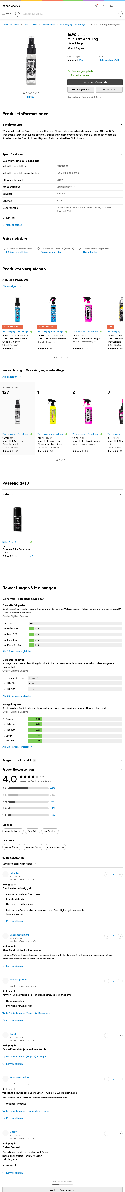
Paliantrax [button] (15, 873)
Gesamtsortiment (10, 24)
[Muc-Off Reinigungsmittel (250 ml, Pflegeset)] (52, 322)
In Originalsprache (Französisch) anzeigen (28, 1013)
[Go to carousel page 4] (62, 357)
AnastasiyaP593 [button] (18, 979)
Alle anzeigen (9, 286)
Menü (9, 13)
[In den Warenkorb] (31, 555)
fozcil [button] (13, 1033)
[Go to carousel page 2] (57, 357)
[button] (95, 73)
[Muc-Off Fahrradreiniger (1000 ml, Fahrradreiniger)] (87, 322)
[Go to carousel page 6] (67, 357)
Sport (26, 24)
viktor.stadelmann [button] (19, 934)
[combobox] (27, 864)
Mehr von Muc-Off (109, 58)
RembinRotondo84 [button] (20, 1077)
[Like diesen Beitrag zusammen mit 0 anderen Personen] (106, 936)
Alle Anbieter (90, 252)
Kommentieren (14, 921)
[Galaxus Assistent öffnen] (111, 5)
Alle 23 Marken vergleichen (17, 651)
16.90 (71, 35)
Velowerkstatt (48, 24)
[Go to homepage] (11, 5)
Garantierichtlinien (51, 252)
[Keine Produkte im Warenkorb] (119, 5)
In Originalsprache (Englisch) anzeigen (26, 1056)
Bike (35, 24)
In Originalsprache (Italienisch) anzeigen (27, 1111)
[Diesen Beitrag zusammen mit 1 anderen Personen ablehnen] (120, 874)
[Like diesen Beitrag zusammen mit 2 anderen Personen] (106, 874)
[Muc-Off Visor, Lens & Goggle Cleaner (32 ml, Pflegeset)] (17, 322)
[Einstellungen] (95, 5)
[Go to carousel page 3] (59, 357)
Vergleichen (83, 89)
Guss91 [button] (13, 1131)
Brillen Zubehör (9, 542)
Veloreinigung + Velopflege (72, 24)
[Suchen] (19, 13)
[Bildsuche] (119, 14)
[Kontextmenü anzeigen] (100, 874)
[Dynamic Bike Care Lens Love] (17, 530)
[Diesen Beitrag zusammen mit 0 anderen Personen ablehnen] (120, 936)
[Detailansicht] (62, 635)
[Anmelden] (104, 6)
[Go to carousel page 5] (64, 357)
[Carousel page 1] (54, 357)
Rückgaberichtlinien (17, 252)
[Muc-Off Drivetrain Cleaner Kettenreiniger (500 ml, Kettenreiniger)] (52, 418)
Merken (111, 89)
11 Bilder (31, 97)
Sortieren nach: (10, 863)
